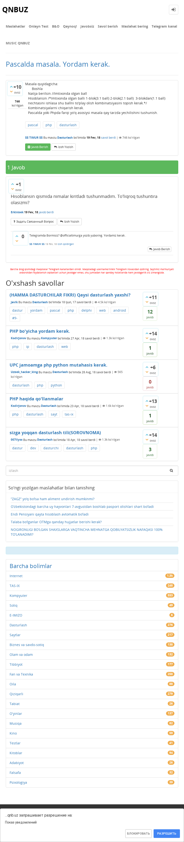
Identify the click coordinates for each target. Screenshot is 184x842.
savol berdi (108, 138)
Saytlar (15, 635)
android (119, 310)
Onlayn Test (38, 26)
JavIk (14, 302)
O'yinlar (16, 713)
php (49, 125)
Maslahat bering (134, 26)
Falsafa (15, 772)
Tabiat (15, 703)
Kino (13, 733)
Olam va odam (21, 654)
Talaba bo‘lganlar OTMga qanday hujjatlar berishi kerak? (56, 522)
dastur (17, 310)
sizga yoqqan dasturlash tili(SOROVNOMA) (55, 432)
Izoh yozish (65, 147)
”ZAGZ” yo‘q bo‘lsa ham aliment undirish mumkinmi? (52, 499)
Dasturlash (65, 138)
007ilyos (17, 440)
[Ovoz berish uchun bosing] (11, 86)
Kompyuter (49, 338)
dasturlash (68, 125)
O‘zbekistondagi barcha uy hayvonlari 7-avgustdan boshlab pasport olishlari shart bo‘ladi (82, 506)
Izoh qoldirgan (66, 244)
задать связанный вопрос (35, 221)
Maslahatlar (15, 26)
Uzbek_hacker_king (24, 372)
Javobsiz (87, 26)
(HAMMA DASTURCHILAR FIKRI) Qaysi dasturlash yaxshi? (70, 295)
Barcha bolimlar (31, 566)
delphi (86, 310)
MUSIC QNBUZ (18, 43)
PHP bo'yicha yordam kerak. (40, 331)
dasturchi (51, 448)
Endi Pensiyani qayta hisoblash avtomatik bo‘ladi (50, 514)
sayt (54, 414)
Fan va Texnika (21, 674)
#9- (14, 318)
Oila (13, 684)
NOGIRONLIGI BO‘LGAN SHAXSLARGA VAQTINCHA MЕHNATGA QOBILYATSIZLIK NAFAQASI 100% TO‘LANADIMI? (87, 532)
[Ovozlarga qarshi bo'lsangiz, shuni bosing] (11, 91)
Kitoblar (16, 753)
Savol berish (108, 26)
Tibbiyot (16, 664)
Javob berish (39, 147)
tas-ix (69, 414)
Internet (16, 576)
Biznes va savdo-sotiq (27, 644)
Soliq (13, 605)
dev (33, 448)
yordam (36, 310)
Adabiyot (17, 762)
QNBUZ (15, 9)
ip (27, 346)
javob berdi (46, 212)
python (56, 385)
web (102, 310)
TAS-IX (15, 585)
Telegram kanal (164, 26)
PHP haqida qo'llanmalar (36, 399)
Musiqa (16, 723)
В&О (55, 26)
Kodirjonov (18, 338)
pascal (33, 125)
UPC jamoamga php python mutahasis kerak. (58, 365)
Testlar (15, 743)
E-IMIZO (16, 615)
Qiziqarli (16, 694)
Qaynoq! (70, 26)
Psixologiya (18, 782)
